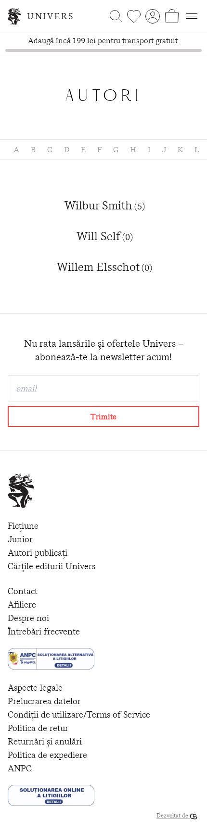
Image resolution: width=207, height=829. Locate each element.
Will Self (105, 236)
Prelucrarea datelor (44, 701)
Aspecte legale (35, 687)
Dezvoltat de (173, 815)
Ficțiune (23, 525)
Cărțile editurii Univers (51, 566)
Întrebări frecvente (44, 631)
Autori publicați (37, 552)
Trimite (103, 416)
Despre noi (28, 617)
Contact (23, 591)
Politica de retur (38, 727)
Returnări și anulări (45, 741)
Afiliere (22, 604)
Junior (20, 539)
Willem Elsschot (104, 267)
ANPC (20, 768)
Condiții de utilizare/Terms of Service (79, 714)
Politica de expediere (47, 754)
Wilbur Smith (105, 205)
